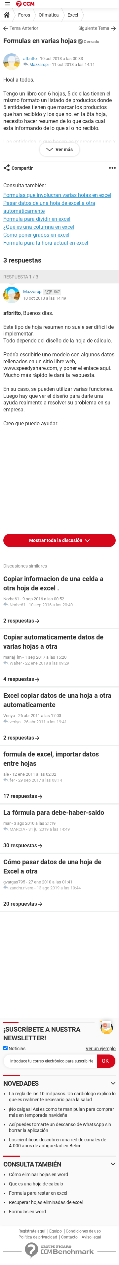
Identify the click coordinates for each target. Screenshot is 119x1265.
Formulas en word (27, 1211)
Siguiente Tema (93, 28)
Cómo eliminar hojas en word (38, 1174)
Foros (24, 15)
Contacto (69, 1237)
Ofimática (49, 15)
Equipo (55, 1231)
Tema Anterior (24, 28)
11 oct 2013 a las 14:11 (73, 64)
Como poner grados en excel (36, 235)
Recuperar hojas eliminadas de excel (46, 1202)
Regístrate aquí (32, 1231)
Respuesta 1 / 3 (20, 276)
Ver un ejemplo (101, 1048)
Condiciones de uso (83, 1231)
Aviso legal (91, 1237)
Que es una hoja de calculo (36, 1183)
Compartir (22, 168)
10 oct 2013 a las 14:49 (44, 298)
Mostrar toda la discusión (56, 540)
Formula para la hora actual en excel (45, 243)
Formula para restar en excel (38, 1193)
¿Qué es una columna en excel (38, 227)
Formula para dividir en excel (36, 219)
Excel (72, 15)
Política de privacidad (38, 1237)
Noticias (16, 1048)
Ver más (64, 149)
